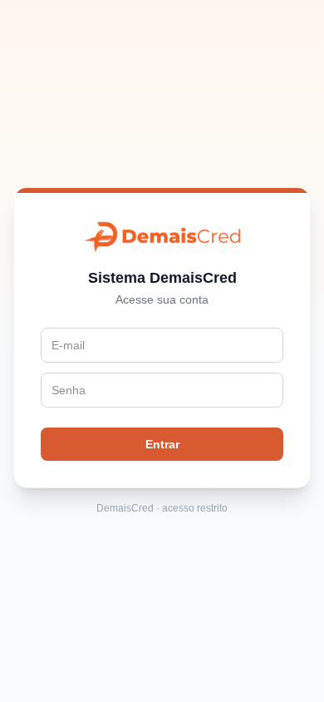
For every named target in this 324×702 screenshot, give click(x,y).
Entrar (162, 444)
